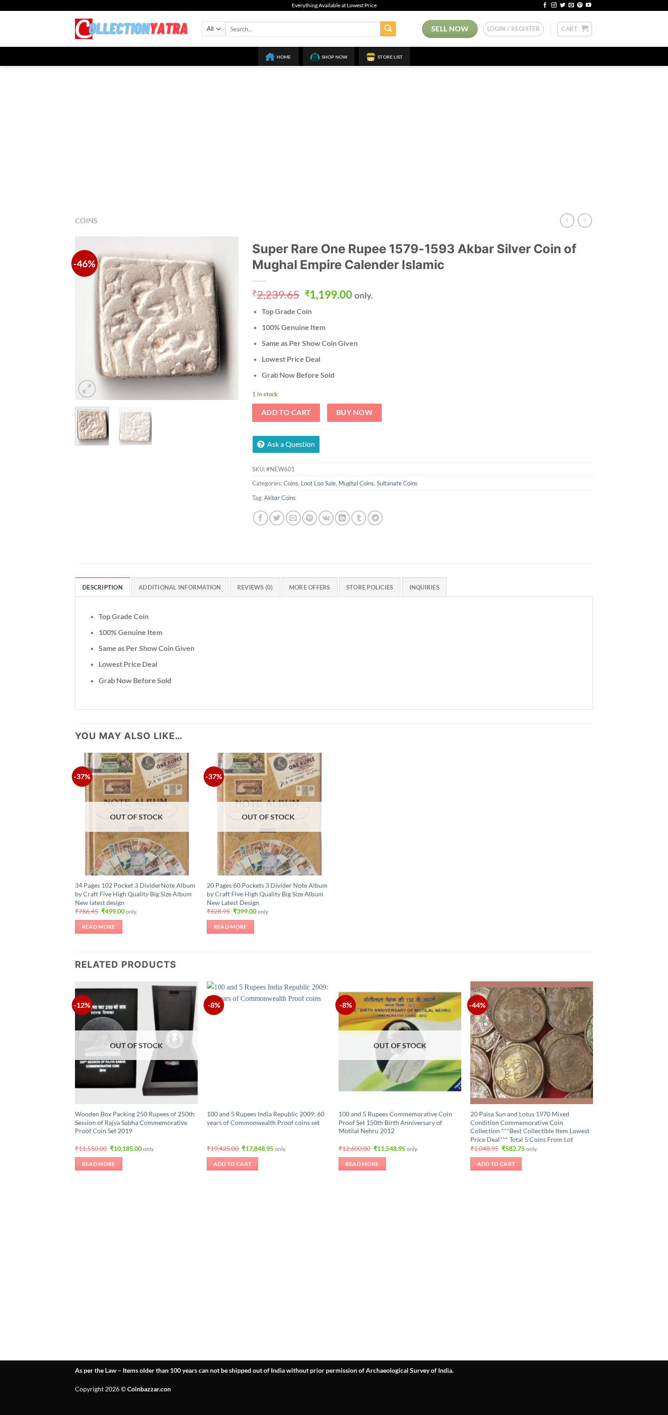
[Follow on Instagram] (554, 5)
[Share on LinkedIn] (342, 517)
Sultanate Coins (397, 483)
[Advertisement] (334, 134)
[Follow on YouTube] (588, 5)
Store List (390, 57)
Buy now (354, 412)
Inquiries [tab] (424, 587)
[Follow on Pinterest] (580, 5)
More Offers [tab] (309, 587)
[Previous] (89, 318)
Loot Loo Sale (318, 483)
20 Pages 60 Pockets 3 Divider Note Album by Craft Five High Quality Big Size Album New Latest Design (267, 893)
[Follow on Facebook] (545, 5)
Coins (86, 220)
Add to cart (286, 412)
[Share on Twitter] (276, 517)
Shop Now (335, 57)
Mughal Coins (356, 483)
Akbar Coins (280, 497)
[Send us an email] (571, 5)
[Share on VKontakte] (326, 517)
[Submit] (388, 29)
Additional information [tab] (180, 587)
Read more (98, 927)
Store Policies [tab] (370, 587)
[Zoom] (87, 389)
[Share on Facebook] (260, 517)
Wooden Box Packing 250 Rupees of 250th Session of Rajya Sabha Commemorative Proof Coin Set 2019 (134, 1122)
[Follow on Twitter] (562, 5)
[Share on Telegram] (375, 517)
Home (284, 57)
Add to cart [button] (233, 1164)
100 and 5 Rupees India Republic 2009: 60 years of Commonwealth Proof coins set (265, 1118)
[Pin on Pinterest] (309, 517)
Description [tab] (102, 587)
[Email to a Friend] (293, 517)
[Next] (224, 318)
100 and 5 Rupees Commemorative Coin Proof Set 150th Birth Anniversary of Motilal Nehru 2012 (395, 1122)
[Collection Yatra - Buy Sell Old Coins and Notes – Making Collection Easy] (131, 29)
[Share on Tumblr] (358, 517)
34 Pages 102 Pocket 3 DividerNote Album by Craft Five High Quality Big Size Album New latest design (135, 893)
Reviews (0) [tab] (255, 587)
